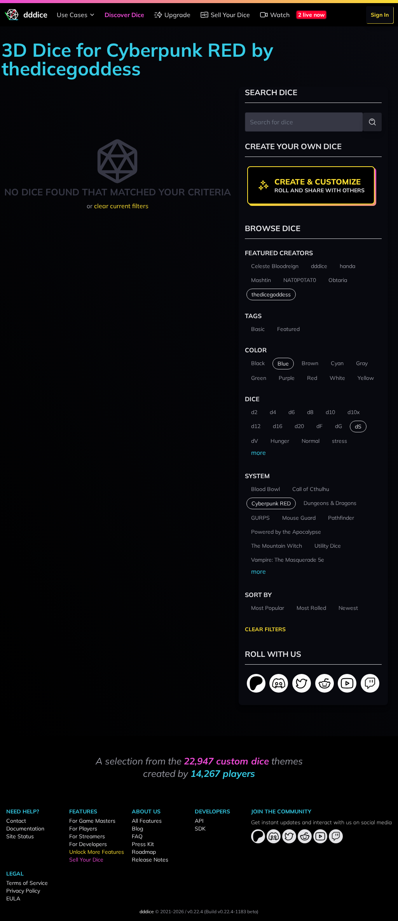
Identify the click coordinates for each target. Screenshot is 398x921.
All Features (147, 820)
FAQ (137, 836)
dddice (147, 911)
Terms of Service (27, 882)
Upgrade (177, 15)
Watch (280, 15)
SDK (200, 828)
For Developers (88, 844)
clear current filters (121, 206)
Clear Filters (265, 629)
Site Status (20, 836)
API (199, 820)
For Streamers (87, 836)
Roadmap (144, 851)
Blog (137, 828)
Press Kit (143, 844)
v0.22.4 (195, 911)
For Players (83, 828)
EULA (13, 898)
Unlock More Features (96, 851)
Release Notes (150, 859)
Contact (16, 820)
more (258, 452)
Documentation (25, 828)
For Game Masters (92, 820)
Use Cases (72, 15)
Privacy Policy (23, 890)
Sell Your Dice (230, 15)
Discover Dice (124, 15)
